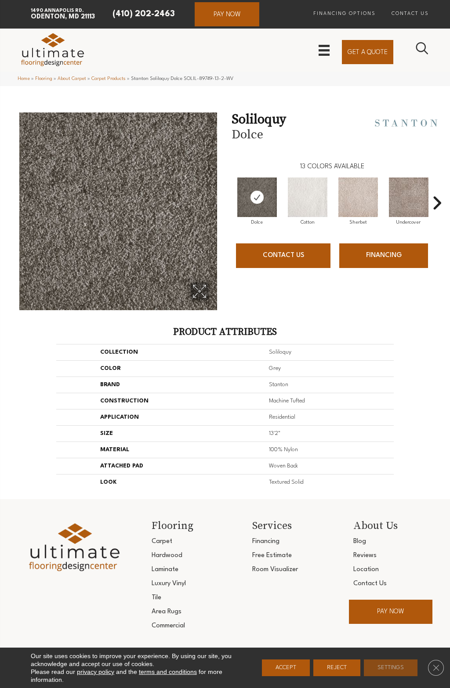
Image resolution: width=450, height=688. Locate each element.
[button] (227, 14)
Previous (227, 189)
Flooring (43, 78)
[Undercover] (409, 197)
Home (24, 78)
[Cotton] (308, 197)
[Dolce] (257, 197)
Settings (390, 667)
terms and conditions (168, 671)
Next (436, 189)
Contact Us (283, 255)
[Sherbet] (358, 197)
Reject (337, 667)
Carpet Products (108, 78)
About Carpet (72, 78)
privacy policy (95, 671)
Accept (286, 667)
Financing (384, 255)
